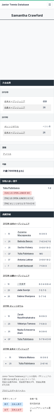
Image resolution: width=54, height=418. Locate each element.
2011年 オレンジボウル (13, 306)
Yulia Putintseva (11, 188)
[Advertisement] (27, 48)
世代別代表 (35, 403)
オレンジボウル (11, 126)
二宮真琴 (21, 284)
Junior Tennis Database (15, 4)
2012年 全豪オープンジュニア (16, 275)
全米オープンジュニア (14, 101)
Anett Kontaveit (25, 266)
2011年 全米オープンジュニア (16, 349)
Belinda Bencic (25, 241)
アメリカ (7, 154)
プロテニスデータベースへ (13, 390)
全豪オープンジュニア (14, 107)
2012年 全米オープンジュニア (16, 223)
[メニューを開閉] (49, 4)
